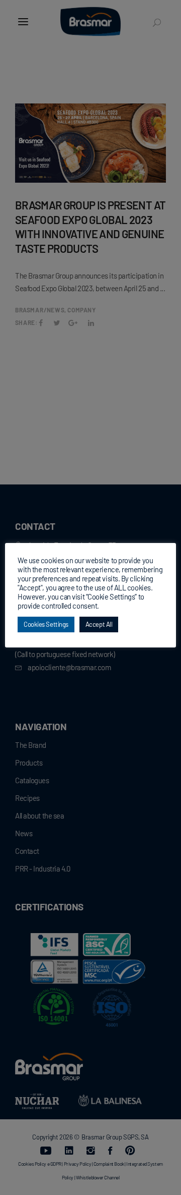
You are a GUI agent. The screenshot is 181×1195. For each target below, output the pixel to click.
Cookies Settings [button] (46, 624)
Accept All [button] (99, 624)
